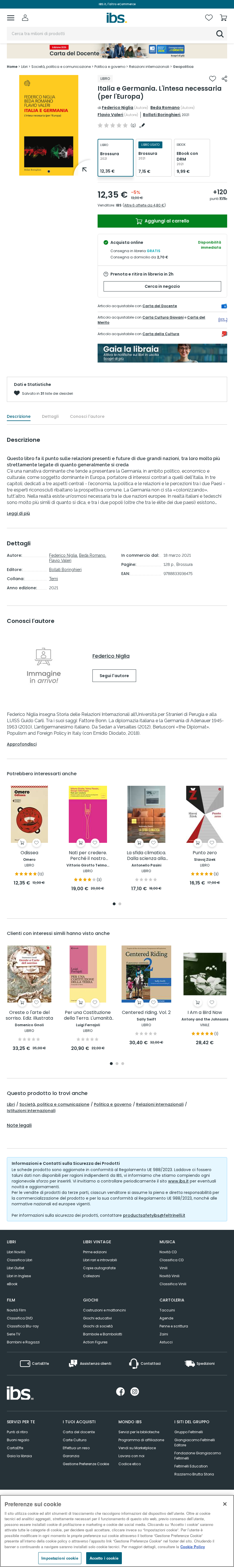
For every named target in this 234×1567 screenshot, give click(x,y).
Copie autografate (99, 1268)
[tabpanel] (49, 125)
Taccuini (167, 1310)
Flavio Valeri (110, 115)
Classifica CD (171, 1260)
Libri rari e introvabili (100, 1260)
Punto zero (205, 853)
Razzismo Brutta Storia (194, 1474)
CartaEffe (15, 1447)
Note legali (19, 1125)
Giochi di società (98, 1326)
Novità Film (16, 1310)
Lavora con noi (131, 1455)
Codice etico (129, 1463)
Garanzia (71, 1455)
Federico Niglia (117, 107)
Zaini (164, 1334)
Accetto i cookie (104, 1558)
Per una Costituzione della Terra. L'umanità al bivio (88, 1015)
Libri (11, 1104)
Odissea (29, 853)
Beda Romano (165, 107)
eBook (12, 1283)
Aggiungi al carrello (166, 221)
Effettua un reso (76, 1447)
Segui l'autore (114, 676)
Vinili (164, 1268)
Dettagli (50, 416)
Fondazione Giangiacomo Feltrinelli (197, 1456)
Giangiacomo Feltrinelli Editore (194, 1442)
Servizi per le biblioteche (138, 1432)
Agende (166, 1318)
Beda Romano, (92, 555)
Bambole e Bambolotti (102, 1334)
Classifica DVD (20, 1318)
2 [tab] (120, 904)
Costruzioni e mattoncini (104, 1310)
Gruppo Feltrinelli (188, 1432)
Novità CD (168, 1252)
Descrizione (19, 416)
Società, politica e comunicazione (54, 1104)
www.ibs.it (178, 1181)
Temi (53, 578)
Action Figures (95, 1342)
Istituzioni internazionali (31, 1110)
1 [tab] (49, 171)
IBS (119, 205)
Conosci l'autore (87, 416)
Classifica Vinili (173, 1283)
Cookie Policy (192, 1546)
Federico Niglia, (63, 555)
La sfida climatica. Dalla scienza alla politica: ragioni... (146, 856)
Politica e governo (113, 1104)
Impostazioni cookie (59, 1558)
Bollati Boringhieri (161, 115)
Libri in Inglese (19, 1276)
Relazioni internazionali (159, 1104)
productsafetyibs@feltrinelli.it (154, 1215)
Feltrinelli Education (191, 1466)
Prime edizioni (95, 1252)
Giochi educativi (97, 1318)
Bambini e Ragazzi (23, 1342)
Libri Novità (16, 1252)
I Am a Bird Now (204, 1013)
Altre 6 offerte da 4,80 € (144, 205)
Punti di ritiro (17, 1432)
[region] (117, 1531)
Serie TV (13, 1334)
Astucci (166, 1342)
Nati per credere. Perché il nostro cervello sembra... (88, 856)
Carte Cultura (74, 1440)
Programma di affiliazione (141, 1440)
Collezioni (91, 1276)
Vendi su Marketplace (137, 1447)
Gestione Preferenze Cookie (86, 1463)
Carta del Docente (159, 305)
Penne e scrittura (174, 1326)
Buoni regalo (18, 1440)
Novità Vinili (169, 1276)
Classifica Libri (19, 1260)
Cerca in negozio (162, 286)
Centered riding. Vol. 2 (146, 1013)
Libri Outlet (15, 1268)
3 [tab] (123, 1064)
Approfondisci (22, 744)
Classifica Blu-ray (23, 1326)
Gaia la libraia (19, 1455)
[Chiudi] (225, 1504)
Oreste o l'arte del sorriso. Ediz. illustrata (29, 1015)
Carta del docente (79, 1432)
